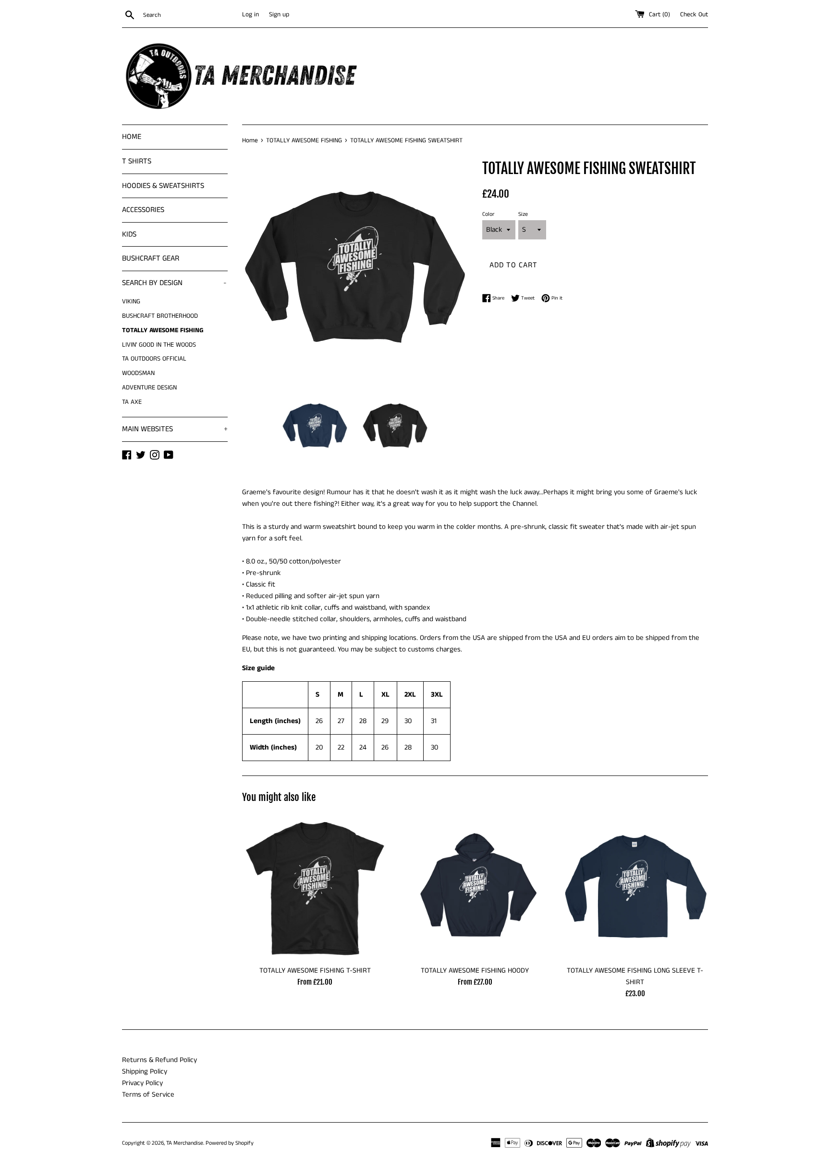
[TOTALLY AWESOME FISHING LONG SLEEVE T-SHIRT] (635, 887)
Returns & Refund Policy (159, 1060)
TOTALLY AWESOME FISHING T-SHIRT (315, 971)
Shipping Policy (144, 1071)
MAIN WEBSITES (175, 429)
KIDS (129, 234)
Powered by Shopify (230, 1143)
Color (488, 214)
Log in (250, 14)
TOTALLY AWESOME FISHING (163, 330)
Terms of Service (148, 1094)
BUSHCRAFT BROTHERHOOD (160, 316)
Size (523, 214)
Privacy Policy (142, 1083)
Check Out (694, 14)
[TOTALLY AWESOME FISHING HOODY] (475, 887)
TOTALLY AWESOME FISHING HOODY (475, 971)
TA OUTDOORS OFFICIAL (154, 358)
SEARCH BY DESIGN (174, 282)
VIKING (131, 301)
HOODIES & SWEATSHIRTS (163, 185)
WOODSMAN (138, 373)
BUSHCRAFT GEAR (150, 258)
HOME (131, 136)
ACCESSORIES (143, 209)
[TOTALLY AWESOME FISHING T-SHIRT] (315, 887)
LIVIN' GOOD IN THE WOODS (159, 345)
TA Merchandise (184, 1143)
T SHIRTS (136, 161)
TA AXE (132, 402)
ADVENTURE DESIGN (149, 387)
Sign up (279, 14)
